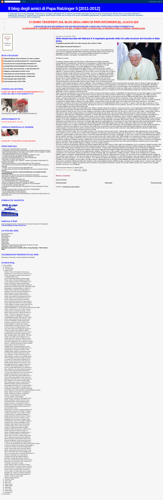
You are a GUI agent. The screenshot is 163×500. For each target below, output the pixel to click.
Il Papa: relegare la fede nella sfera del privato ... (17, 299)
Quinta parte (5, 240)
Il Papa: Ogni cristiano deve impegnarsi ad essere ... (18, 296)
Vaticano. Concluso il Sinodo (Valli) (13, 476)
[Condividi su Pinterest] (86, 170)
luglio (6, 482)
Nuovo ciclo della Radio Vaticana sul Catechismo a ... (18, 367)
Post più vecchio (156, 183)
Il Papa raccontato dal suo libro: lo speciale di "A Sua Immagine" (21, 183)
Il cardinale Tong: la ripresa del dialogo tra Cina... (17, 422)
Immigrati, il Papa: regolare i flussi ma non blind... (17, 424)
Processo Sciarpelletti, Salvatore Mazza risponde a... (18, 285)
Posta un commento (61, 179)
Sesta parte (4, 242)
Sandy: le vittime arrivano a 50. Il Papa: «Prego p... (17, 309)
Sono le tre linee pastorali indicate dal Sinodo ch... (17, 370)
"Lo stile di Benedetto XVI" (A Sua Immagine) (15, 180)
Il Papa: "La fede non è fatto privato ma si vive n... (17, 314)
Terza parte (4, 237)
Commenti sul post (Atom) (71, 186)
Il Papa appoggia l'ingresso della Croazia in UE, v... (17, 406)
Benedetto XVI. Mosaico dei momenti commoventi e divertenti (20, 175)
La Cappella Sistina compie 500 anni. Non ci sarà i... (18, 332)
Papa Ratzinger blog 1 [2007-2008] (14, 81)
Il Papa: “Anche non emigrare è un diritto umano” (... (18, 387)
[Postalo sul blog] (80, 170)
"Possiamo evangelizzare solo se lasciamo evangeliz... (19, 341)
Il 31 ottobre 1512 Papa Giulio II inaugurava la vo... (17, 359)
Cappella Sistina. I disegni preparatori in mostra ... (17, 346)
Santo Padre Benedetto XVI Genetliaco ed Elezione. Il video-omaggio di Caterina (26, 152)
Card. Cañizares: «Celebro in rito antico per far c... (17, 354)
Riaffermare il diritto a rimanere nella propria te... (17, 383)
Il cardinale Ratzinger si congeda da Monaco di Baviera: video (21, 154)
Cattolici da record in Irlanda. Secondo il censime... (17, 338)
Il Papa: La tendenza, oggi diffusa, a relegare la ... (17, 315)
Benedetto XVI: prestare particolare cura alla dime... (18, 404)
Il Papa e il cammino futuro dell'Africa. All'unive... (17, 330)
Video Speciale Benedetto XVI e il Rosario (15, 153)
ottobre (7, 270)
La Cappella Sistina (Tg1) (11, 276)
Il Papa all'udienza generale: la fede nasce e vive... (17, 306)
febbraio (7, 490)
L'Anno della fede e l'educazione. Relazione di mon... (18, 340)
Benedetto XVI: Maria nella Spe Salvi (13, 159)
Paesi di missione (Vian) (10, 408)
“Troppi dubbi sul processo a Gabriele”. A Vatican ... (18, 411)
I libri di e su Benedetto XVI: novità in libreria (16, 455)
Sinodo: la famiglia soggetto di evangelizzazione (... (18, 432)
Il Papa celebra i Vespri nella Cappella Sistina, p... (17, 289)
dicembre (7, 267)
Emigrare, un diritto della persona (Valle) (15, 395)
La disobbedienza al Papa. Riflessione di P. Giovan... (18, 317)
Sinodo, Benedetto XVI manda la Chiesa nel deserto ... (18, 466)
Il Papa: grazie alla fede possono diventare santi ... (17, 319)
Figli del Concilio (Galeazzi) (11, 477)
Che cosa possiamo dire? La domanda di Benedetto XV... (19, 453)
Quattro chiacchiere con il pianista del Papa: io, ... (17, 403)
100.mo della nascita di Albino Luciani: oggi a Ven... (17, 377)
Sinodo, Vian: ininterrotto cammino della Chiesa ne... (18, 375)
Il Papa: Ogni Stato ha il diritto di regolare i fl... (16, 430)
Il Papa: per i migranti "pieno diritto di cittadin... (16, 427)
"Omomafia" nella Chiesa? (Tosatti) (13, 463)
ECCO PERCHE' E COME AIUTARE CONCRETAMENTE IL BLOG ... (23, 390)
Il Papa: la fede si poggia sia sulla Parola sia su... (17, 294)
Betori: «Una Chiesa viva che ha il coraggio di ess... (18, 451)
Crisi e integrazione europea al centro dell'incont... (17, 437)
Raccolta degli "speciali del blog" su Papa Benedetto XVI (21, 68)
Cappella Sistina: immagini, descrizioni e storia (16, 349)
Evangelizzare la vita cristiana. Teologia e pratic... (17, 419)
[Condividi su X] (82, 170)
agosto (7, 480)
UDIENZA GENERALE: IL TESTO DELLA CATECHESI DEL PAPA (22, 307)
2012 (5, 265)
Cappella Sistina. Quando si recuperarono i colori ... (18, 351)
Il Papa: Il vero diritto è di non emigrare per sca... (17, 336)
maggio (7, 485)
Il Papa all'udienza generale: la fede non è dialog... (17, 325)
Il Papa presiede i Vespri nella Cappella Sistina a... (17, 333)
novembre (8, 268)
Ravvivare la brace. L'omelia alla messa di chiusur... (18, 467)
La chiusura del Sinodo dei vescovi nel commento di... (18, 372)
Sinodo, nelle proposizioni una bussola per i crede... (18, 450)
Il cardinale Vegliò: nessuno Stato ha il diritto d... (17, 425)
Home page (108, 183)
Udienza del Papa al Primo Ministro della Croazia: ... (18, 438)
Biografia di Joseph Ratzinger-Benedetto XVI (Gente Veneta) (19, 245)
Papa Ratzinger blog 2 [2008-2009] (14, 79)
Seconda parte (5, 236)
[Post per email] (75, 169)
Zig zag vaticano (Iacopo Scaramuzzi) (14, 344)
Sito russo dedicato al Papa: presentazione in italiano (18, 182)
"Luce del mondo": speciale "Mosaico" (13, 185)
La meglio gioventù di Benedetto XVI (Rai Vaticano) (17, 156)
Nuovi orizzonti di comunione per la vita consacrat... (18, 301)
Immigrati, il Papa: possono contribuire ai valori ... (17, 417)
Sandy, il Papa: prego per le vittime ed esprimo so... (18, 312)
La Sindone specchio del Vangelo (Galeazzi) (16, 456)
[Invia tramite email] (77, 170)
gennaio (7, 492)
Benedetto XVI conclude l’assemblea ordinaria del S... (18, 409)
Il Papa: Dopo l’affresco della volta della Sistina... (17, 283)
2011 (5, 494)
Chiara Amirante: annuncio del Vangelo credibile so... (18, 421)
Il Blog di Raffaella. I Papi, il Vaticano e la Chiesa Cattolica (22, 58)
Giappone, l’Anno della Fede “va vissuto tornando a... (18, 379)
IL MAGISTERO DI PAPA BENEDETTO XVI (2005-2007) (21, 66)
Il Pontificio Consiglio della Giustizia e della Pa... (17, 458)
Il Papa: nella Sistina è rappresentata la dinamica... (17, 275)
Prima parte (4, 235)
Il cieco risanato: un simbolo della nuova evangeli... (17, 471)
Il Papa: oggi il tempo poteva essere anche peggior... (18, 302)
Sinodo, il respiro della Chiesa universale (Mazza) (17, 448)
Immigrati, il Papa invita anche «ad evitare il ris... (17, 374)
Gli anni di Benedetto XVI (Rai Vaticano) (14, 192)
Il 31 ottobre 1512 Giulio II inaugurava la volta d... (17, 353)
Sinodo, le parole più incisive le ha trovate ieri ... (17, 433)
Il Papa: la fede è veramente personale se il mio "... (17, 311)
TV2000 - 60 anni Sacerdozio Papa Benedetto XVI (17, 167)
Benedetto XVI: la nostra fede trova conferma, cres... (18, 273)
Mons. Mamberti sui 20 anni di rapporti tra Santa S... (18, 369)
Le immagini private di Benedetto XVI (13, 179)
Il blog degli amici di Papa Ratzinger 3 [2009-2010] (19, 76)
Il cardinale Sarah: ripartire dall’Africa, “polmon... (17, 365)
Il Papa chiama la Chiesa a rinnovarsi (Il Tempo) (17, 464)
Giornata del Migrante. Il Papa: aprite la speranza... (18, 440)
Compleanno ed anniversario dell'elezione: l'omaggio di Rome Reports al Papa (26, 150)
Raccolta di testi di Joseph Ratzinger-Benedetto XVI (20, 63)
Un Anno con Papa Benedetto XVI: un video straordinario (19, 157)
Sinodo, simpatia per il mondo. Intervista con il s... (17, 400)
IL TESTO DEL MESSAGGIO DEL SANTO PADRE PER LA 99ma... (22, 443)
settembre (8, 479)
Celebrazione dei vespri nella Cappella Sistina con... (18, 348)
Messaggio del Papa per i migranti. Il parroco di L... (17, 364)
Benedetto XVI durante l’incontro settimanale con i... (18, 291)
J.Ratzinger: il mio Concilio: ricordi (11, 246)
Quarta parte (5, 239)
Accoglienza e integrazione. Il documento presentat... (18, 388)
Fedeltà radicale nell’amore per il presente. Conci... (17, 362)
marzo (7, 489)
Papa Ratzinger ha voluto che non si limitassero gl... (18, 356)
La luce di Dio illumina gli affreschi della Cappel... (17, 278)
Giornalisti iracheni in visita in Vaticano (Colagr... (17, 401)
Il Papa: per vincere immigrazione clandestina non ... (18, 442)
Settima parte (5, 243)
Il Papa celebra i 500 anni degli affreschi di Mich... (17, 280)
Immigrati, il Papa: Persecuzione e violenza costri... (18, 429)
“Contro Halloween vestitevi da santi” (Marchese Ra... (18, 304)
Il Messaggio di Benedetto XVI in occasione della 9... (18, 385)
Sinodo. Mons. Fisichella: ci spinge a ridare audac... (18, 435)
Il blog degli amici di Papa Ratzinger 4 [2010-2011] (19, 74)
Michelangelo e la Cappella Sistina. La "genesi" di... (17, 288)
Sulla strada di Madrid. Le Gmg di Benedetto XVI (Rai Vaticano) (21, 163)
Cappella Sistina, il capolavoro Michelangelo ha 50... (18, 398)
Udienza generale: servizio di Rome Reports (16, 293)
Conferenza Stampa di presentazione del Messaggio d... (19, 445)
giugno (7, 484)
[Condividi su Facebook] (84, 170)
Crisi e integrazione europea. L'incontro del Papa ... (18, 382)
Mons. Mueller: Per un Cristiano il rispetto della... (17, 380)
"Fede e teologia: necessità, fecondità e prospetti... (17, 357)
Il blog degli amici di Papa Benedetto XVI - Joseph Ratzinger (22, 61)
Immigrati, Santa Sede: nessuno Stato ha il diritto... (17, 412)
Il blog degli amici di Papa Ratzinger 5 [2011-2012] (54, 8)
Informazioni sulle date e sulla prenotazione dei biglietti (18, 257)
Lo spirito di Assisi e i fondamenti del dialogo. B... (17, 414)
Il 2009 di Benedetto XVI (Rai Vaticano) (14, 190)
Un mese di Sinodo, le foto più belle (13, 396)
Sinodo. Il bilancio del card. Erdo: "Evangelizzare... (17, 391)
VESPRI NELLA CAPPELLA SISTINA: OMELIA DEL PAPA (19, 286)
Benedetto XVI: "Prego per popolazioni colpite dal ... (18, 472)
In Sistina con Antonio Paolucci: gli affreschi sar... (17, 322)
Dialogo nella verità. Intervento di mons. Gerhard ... (18, 416)
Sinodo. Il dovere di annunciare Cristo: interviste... (17, 361)
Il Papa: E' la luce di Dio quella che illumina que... (17, 272)
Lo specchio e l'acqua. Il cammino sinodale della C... (18, 446)
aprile (6, 487)
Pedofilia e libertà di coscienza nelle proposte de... (17, 474)
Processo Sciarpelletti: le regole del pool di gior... (17, 320)
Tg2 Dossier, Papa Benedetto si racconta (14, 149)
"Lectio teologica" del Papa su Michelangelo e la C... (18, 281)
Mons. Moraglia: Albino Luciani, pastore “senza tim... (18, 335)
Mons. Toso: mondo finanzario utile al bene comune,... (18, 459)
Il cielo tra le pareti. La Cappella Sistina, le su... (16, 327)
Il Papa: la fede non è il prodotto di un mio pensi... (17, 297)
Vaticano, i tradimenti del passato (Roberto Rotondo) (18, 343)
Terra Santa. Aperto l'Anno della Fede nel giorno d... (18, 328)
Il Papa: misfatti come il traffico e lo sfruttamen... (17, 393)
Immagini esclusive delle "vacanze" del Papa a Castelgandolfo (21, 189)
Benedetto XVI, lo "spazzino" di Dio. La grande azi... (18, 461)
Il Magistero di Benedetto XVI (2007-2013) (17, 71)
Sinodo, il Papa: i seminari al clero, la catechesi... (17, 469)
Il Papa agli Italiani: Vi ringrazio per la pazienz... (16, 323)
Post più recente (61, 183)
